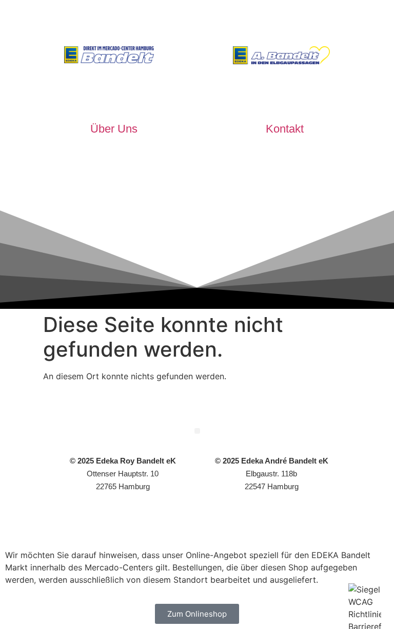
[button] (197, 431)
